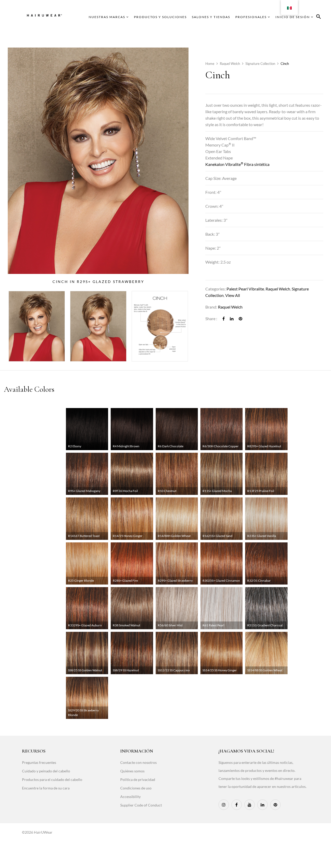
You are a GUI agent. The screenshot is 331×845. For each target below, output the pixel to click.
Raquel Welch (230, 64)
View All (232, 295)
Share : (211, 318)
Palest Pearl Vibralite (245, 288)
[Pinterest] (240, 318)
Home (209, 64)
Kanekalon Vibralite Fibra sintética (237, 164)
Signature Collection (260, 64)
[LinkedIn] (232, 318)
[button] (318, 17)
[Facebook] (223, 318)
